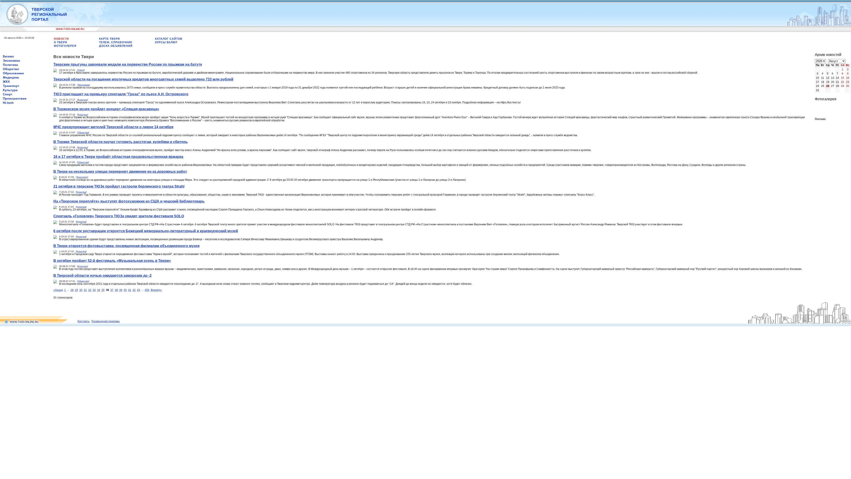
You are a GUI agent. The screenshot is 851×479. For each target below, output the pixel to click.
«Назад (58, 290)
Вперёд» (156, 290)
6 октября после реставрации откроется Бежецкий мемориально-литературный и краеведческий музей (145, 231)
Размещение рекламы (106, 321)
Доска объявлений (116, 45)
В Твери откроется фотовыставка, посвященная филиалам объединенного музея (126, 246)
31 (85, 290)
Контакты (84, 321)
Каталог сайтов (168, 38)
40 (125, 290)
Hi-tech (8, 102)
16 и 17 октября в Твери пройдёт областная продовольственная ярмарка (118, 157)
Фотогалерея (65, 45)
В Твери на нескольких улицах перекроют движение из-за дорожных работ (120, 171)
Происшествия (14, 98)
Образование (13, 73)
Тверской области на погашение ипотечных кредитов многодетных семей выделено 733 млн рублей (143, 79)
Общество (11, 69)
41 (129, 290)
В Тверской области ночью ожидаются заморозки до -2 (102, 275)
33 (94, 290)
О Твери (60, 42)
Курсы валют (166, 42)
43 (138, 290)
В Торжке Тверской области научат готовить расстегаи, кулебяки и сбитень (120, 142)
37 (111, 290)
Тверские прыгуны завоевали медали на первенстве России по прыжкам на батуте (127, 64)
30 (80, 290)
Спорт (7, 94)
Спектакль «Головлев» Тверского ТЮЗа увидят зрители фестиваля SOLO (118, 216)
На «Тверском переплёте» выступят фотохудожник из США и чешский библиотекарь (129, 201)
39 (120, 290)
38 (116, 290)
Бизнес (8, 56)
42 (134, 290)
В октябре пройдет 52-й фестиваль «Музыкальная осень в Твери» (112, 261)
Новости (61, 38)
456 (147, 290)
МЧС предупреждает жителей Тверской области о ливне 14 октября (113, 127)
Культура (10, 90)
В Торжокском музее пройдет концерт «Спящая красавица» (106, 109)
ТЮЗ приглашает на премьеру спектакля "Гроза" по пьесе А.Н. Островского (120, 94)
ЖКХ (6, 81)
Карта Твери (109, 38)
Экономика (11, 60)
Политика (10, 65)
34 (98, 290)
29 (76, 290)
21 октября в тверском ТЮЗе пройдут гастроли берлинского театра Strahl (118, 186)
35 (103, 290)
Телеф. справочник (115, 42)
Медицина (11, 77)
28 (72, 290)
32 (89, 290)
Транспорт (11, 86)
